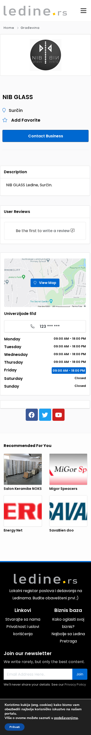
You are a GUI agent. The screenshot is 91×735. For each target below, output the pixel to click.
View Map (47, 282)
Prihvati (14, 727)
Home (9, 28)
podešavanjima (66, 718)
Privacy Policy (75, 684)
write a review (56, 231)
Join (79, 674)
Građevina (30, 28)
